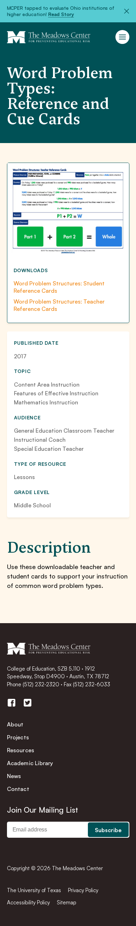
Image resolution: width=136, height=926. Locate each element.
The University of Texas (34, 890)
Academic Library (30, 763)
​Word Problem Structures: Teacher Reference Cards (59, 305)
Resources (21, 750)
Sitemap (66, 902)
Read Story (61, 14)
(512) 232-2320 (41, 684)
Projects (18, 737)
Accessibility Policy (28, 902)
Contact (18, 788)
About (15, 724)
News (14, 775)
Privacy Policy (83, 890)
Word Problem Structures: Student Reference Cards (59, 287)
